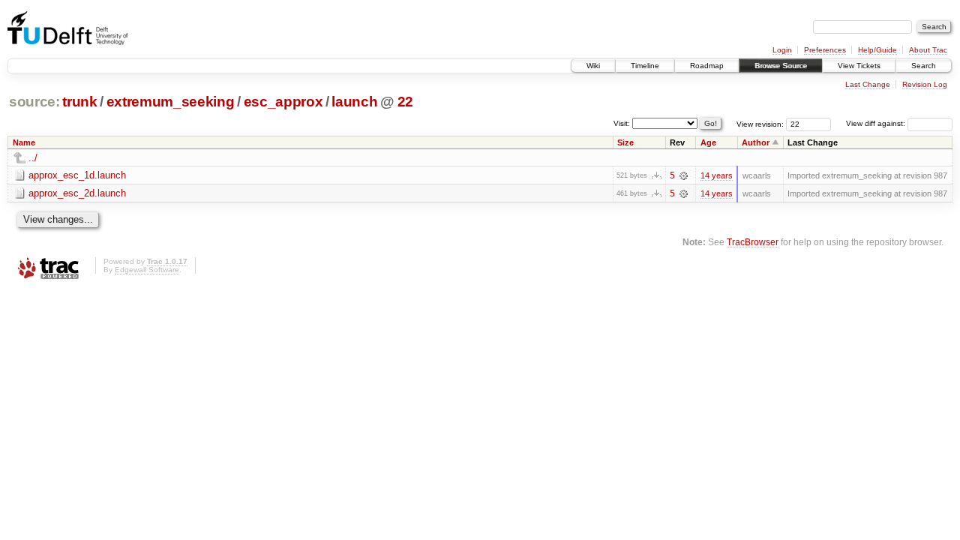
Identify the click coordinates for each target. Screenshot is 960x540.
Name (24, 142)
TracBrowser (752, 242)
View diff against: (877, 123)
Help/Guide (877, 50)
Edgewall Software (147, 270)
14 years (716, 175)
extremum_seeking (170, 102)
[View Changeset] (684, 175)
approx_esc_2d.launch (77, 193)
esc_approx (283, 102)
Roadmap (707, 66)
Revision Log (924, 84)
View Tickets (859, 66)
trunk (79, 102)
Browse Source (780, 66)
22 (405, 102)
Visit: (622, 122)
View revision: (760, 123)
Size (625, 142)
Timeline (645, 66)
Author (756, 142)
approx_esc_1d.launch (77, 175)
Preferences (825, 50)
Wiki (593, 66)
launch (354, 102)
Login (782, 50)
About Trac (928, 50)
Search (923, 66)
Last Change (867, 84)
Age (708, 142)
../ (33, 158)
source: (34, 102)
